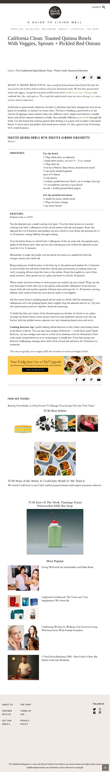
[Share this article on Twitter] (84, 77)
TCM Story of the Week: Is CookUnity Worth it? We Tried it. (46, 481)
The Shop (93, 29)
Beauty (63, 29)
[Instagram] (100, 708)
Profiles (17, 29)
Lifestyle (77, 29)
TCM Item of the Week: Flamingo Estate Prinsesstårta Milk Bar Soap (55, 504)
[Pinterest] (100, 712)
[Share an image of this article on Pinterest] (91, 77)
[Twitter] (94, 708)
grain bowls (83, 117)
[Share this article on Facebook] (76, 77)
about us (7, 705)
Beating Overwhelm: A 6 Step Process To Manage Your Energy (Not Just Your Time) (51, 405)
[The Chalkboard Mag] (55, 11)
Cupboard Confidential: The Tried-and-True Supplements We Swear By (65, 598)
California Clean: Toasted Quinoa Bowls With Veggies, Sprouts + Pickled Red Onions (54, 41)
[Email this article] (99, 77)
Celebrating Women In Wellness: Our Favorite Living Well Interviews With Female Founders (69, 628)
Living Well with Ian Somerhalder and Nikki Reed (67, 567)
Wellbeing (49, 29)
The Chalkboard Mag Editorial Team (34, 70)
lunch (92, 96)
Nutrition (33, 29)
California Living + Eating (78, 92)
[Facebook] (94, 712)
